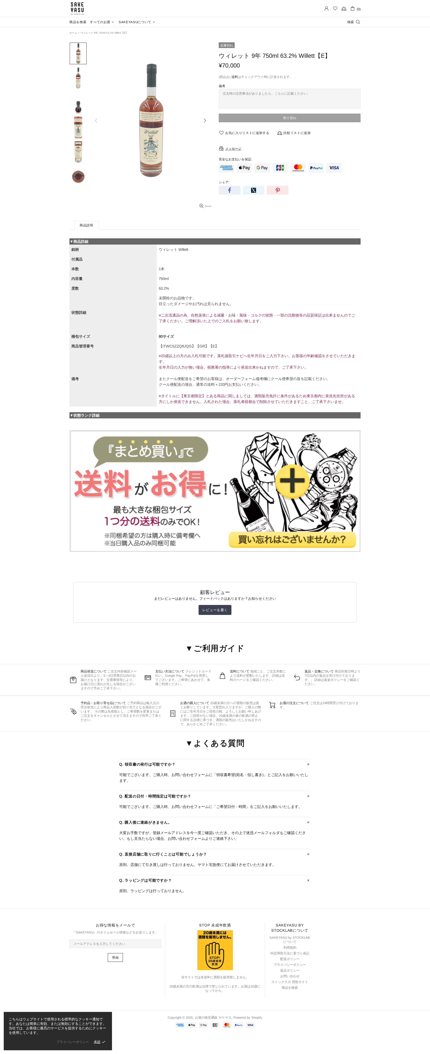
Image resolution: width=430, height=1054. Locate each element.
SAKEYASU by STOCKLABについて (289, 940)
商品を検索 (290, 987)
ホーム (73, 32)
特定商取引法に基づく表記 (289, 953)
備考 (222, 86)
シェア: (224, 182)
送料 (234, 77)
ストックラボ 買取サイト (289, 982)
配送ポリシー (290, 959)
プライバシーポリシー (290, 965)
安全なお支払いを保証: (235, 159)
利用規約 (289, 947)
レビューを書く (215, 610)
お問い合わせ (290, 976)
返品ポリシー (290, 970)
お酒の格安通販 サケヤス (77, 8)
